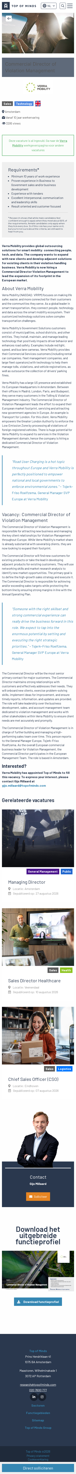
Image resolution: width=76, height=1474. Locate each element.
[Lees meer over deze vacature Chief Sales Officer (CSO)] (38, 1053)
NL (49, 6)
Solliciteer (40, 1196)
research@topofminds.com (38, 1384)
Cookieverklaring (38, 1459)
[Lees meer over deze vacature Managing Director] (38, 855)
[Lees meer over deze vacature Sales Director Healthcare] (38, 954)
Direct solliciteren (38, 1468)
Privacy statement (38, 1455)
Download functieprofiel (41, 1302)
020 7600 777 (38, 1390)
